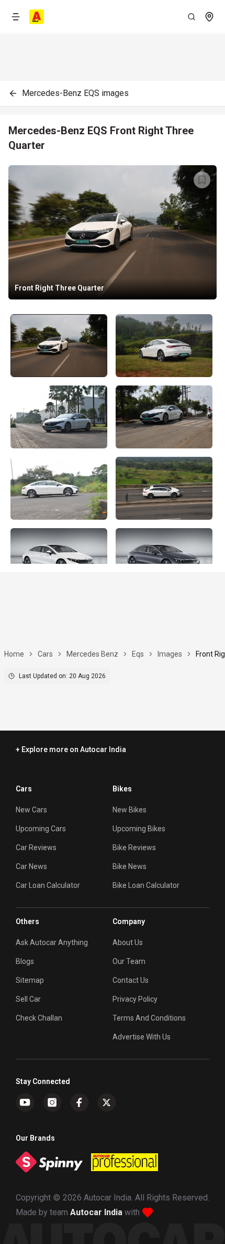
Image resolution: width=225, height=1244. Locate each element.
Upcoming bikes (139, 828)
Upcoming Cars (41, 828)
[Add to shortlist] (202, 179)
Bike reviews (134, 847)
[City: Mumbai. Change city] (209, 16)
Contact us (131, 980)
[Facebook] (79, 1102)
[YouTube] (25, 1102)
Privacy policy (135, 999)
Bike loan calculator (146, 885)
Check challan (39, 1018)
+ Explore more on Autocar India (71, 749)
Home (14, 654)
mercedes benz (92, 654)
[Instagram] (52, 1102)
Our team (129, 961)
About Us (128, 942)
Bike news (130, 866)
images (170, 654)
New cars (31, 810)
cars (45, 654)
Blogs (25, 961)
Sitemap (30, 980)
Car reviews (36, 847)
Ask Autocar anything (52, 942)
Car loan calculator (48, 885)
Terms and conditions (149, 1018)
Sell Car (28, 999)
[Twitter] (106, 1102)
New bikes (130, 810)
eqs (138, 654)
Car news (31, 866)
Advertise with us (142, 1037)
